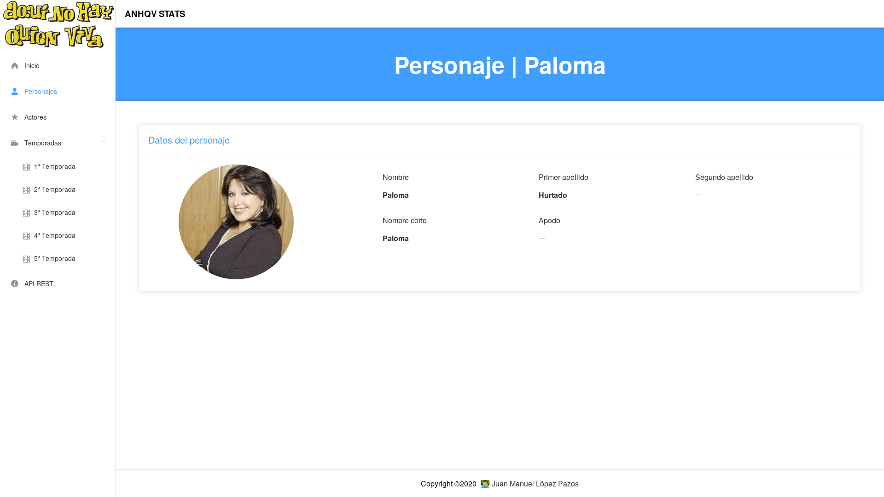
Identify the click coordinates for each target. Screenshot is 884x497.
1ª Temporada (55, 166)
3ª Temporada (55, 212)
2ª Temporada (55, 189)
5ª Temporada (55, 258)
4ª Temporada (55, 235)
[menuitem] (57, 64)
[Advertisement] (415, 397)
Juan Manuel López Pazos (535, 483)
